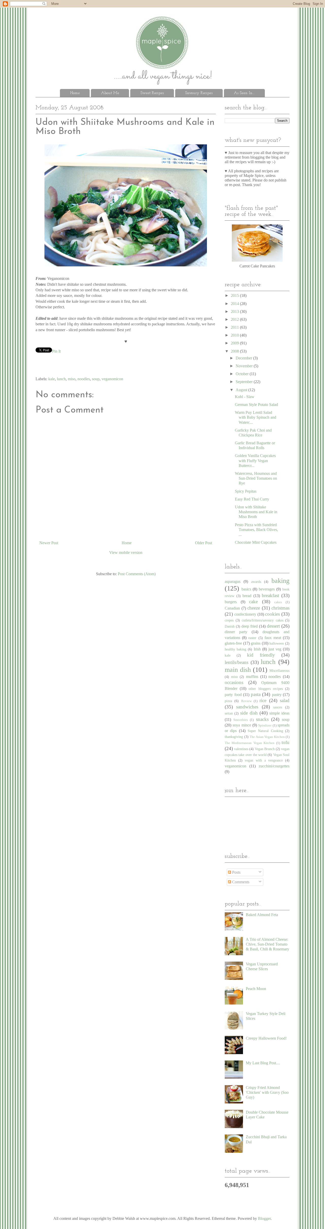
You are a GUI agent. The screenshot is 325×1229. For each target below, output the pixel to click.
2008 (235, 351)
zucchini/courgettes (274, 766)
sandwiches (247, 706)
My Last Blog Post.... (263, 1063)
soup (96, 379)
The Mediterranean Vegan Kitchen (249, 743)
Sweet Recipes (152, 93)
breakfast (270, 595)
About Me (110, 93)
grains (256, 643)
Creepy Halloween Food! (266, 1038)
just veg (274, 649)
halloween (276, 643)
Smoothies (240, 720)
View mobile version (125, 552)
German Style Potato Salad (256, 404)
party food (233, 694)
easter (252, 638)
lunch (61, 379)
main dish (238, 669)
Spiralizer (264, 725)
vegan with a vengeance (264, 760)
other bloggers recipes (266, 689)
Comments (240, 882)
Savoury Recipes (199, 93)
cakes (278, 602)
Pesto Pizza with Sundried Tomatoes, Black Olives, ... (256, 530)
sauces (277, 707)
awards (256, 582)
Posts (235, 872)
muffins (252, 676)
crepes (229, 620)
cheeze (253, 608)
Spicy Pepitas (245, 491)
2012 (235, 319)
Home (75, 93)
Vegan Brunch (265, 749)
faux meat (273, 637)
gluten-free (233, 643)
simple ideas (279, 713)
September (245, 382)
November (245, 366)
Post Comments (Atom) (137, 574)
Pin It (56, 351)
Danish (230, 626)
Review (246, 701)
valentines (241, 749)
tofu (285, 742)
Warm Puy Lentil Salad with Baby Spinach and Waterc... (255, 417)
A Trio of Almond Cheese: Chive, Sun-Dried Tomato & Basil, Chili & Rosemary (267, 944)
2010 (235, 335)
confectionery (245, 614)
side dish (249, 713)
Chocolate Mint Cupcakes (256, 542)
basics (246, 589)
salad (284, 700)
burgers (231, 602)
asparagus (232, 581)
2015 (235, 295)
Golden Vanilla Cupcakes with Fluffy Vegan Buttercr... (255, 460)
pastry (277, 694)
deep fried (249, 626)
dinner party (236, 632)
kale (51, 379)
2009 (235, 343)
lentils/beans (236, 662)
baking (280, 580)
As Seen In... (244, 93)
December (244, 358)
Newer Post (48, 543)
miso (71, 379)
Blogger (264, 1218)
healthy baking (235, 649)
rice (262, 700)
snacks (262, 719)
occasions (234, 682)
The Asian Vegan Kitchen (267, 737)
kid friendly (261, 655)
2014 (235, 303)
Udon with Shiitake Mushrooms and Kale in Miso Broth (256, 512)
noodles (83, 379)
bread (246, 596)
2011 (235, 327)
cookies (272, 614)
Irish (257, 649)
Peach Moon (256, 989)
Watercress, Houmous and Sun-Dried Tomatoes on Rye (256, 478)
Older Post (203, 543)
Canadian (232, 608)
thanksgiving (234, 737)
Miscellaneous (279, 671)
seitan (229, 713)
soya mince (242, 725)
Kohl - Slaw (244, 397)
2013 (235, 311)
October (243, 374)
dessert (273, 626)
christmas (280, 608)
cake (253, 601)
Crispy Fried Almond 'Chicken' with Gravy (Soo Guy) (267, 1092)
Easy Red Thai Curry (252, 499)
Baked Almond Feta (262, 915)
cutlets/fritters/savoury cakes (262, 620)
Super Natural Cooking (265, 731)
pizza (228, 701)
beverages (267, 589)
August (242, 390)
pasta (256, 694)
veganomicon (112, 379)
